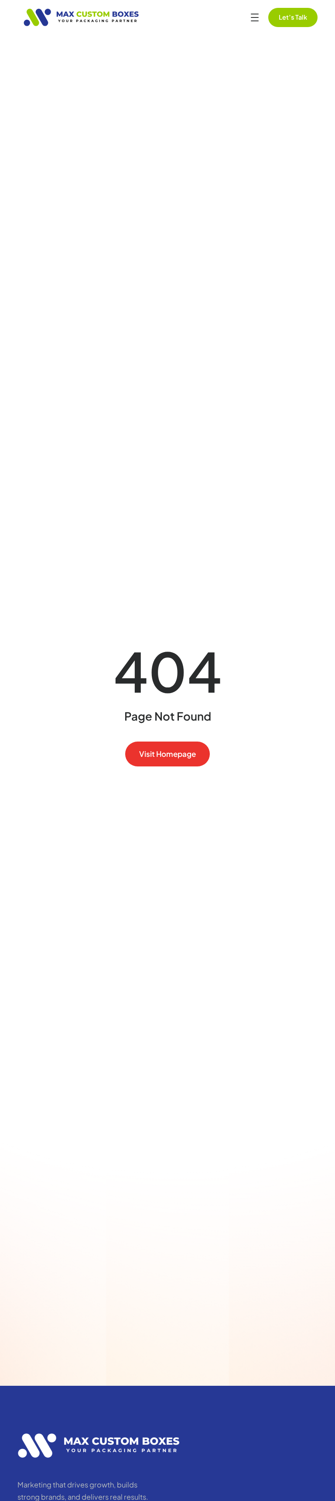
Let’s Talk (293, 17)
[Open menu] (254, 17)
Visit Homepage (167, 754)
